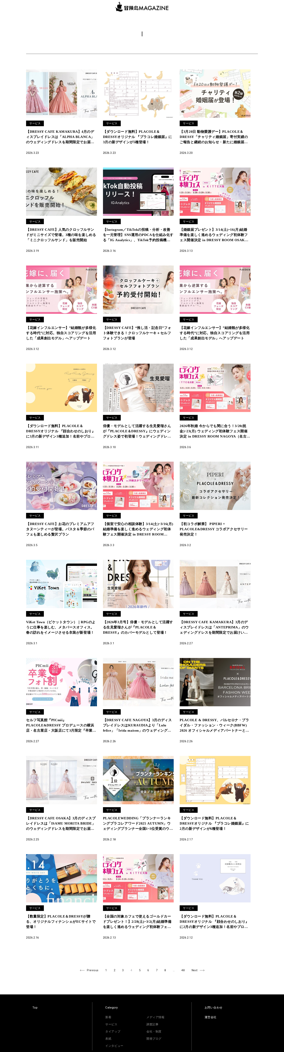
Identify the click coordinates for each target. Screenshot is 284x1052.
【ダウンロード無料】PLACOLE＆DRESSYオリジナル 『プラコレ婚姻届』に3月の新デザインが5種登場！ (137, 137)
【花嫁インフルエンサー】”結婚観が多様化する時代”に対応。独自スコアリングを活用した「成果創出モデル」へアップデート (61, 333)
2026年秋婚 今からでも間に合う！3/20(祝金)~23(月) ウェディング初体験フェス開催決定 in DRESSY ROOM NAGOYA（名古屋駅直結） (215, 431)
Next (195, 970)
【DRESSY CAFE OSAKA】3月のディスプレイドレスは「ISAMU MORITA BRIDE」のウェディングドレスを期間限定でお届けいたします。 (61, 823)
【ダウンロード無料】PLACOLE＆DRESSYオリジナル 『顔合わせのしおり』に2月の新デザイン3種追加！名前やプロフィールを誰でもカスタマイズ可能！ (214, 921)
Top (35, 1007)
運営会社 (211, 1017)
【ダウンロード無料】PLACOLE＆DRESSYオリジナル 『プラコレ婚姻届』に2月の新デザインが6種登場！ (214, 823)
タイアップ (112, 1031)
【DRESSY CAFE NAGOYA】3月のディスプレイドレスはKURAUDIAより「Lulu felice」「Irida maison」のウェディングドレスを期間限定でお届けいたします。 (137, 725)
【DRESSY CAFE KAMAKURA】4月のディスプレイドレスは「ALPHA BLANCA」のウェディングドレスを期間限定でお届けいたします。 (60, 137)
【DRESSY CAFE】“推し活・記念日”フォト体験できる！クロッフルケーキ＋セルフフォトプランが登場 (137, 333)
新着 (108, 1017)
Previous (92, 970)
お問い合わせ (214, 1007)
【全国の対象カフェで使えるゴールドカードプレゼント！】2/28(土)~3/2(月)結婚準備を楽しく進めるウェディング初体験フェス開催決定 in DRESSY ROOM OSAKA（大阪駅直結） (137, 921)
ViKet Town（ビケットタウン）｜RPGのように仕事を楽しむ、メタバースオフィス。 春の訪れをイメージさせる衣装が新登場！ (61, 627)
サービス (35, 123)
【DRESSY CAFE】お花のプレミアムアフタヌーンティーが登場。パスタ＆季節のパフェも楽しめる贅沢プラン (60, 529)
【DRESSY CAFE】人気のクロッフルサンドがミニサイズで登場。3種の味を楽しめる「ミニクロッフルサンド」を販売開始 (61, 235)
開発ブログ (154, 1038)
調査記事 (152, 1024)
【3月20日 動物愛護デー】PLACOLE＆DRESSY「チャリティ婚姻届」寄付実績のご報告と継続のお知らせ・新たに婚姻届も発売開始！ (214, 137)
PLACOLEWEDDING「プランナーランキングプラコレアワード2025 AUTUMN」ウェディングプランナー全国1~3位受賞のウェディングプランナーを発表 (138, 823)
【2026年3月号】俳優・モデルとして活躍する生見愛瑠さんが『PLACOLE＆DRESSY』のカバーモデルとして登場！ (138, 627)
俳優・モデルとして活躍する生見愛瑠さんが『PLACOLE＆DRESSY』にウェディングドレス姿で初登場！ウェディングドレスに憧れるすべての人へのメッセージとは (137, 431)
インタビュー (114, 1046)
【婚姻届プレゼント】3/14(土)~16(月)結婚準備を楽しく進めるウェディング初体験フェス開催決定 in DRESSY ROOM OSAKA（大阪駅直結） (214, 235)
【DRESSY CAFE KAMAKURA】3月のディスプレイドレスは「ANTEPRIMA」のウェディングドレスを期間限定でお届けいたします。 (214, 627)
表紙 (108, 1038)
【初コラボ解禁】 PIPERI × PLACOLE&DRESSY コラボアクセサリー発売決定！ (214, 529)
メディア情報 (155, 1017)
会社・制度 (154, 1031)
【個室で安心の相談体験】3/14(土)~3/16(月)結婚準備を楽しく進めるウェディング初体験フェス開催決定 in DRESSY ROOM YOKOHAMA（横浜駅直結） (138, 529)
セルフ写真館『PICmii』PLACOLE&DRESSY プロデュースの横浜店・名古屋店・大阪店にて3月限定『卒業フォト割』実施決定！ (61, 725)
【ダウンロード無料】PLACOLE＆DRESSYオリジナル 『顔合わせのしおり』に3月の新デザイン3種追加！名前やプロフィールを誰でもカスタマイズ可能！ (60, 431)
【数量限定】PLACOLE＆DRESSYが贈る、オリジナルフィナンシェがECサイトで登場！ (61, 921)
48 (184, 969)
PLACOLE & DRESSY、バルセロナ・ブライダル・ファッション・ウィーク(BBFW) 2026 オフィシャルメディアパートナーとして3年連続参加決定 (214, 725)
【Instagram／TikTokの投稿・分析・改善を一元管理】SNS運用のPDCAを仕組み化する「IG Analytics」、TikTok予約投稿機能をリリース (138, 235)
